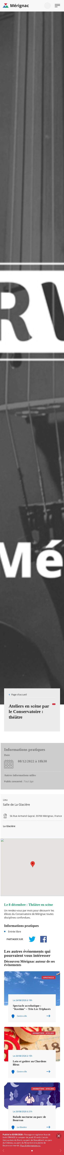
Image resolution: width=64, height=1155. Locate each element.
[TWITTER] (32, 939)
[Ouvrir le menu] (57, 5)
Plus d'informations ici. (30, 1145)
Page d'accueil (19, 694)
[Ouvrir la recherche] (47, 5)
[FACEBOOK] (41, 939)
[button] (32, 864)
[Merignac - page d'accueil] (32, 5)
